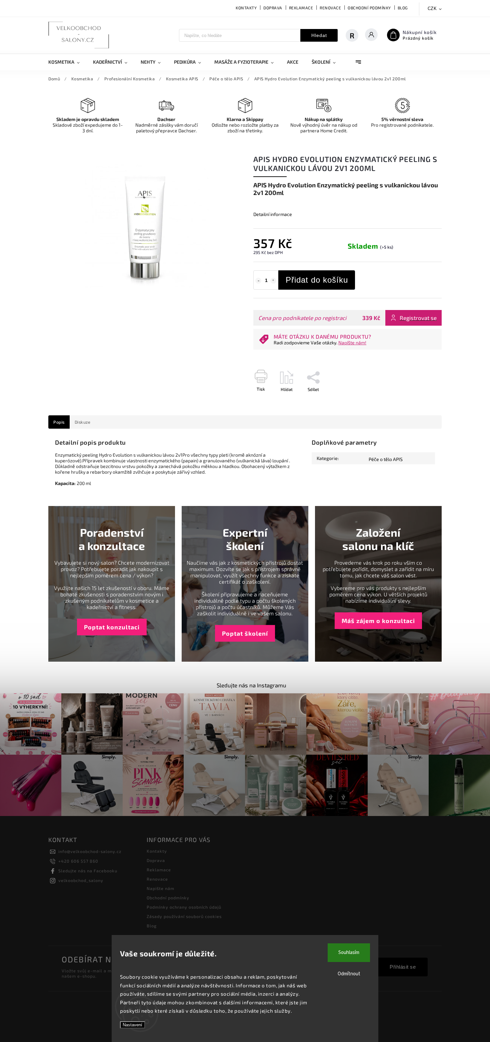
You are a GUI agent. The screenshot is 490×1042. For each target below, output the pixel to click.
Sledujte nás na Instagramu (251, 685)
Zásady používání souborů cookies (184, 916)
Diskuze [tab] (83, 422)
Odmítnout (349, 973)
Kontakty (246, 7)
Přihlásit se (403, 967)
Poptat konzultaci (112, 627)
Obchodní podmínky (369, 7)
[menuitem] (67, 62)
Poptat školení (245, 633)
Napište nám (160, 888)
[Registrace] (355, 35)
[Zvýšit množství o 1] (273, 281)
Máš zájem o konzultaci (378, 620)
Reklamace (301, 7)
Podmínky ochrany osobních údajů (184, 907)
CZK (432, 8)
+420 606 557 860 (78, 861)
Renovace (330, 7)
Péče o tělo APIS (386, 459)
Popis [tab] (59, 422)
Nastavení (132, 1024)
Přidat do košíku (317, 279)
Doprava (272, 7)
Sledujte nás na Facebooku (87, 870)
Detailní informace (272, 214)
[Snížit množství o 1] (258, 281)
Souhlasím (348, 952)
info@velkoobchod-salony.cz (89, 851)
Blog (403, 7)
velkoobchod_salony (80, 880)
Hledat (319, 35)
